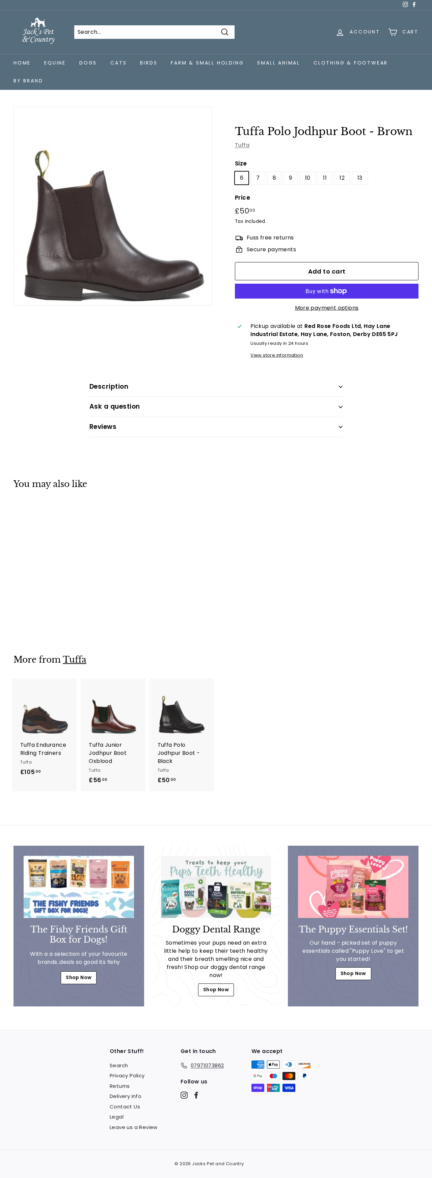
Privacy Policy (127, 1075)
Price (242, 198)
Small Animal (278, 62)
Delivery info (125, 1096)
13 (359, 178)
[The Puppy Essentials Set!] (353, 887)
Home (22, 62)
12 (342, 178)
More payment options (327, 308)
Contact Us (125, 1106)
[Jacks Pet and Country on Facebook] (196, 1095)
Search (119, 1065)
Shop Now (78, 977)
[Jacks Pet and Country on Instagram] (184, 1095)
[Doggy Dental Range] (216, 887)
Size (241, 163)
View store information (276, 355)
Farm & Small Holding (207, 62)
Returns (120, 1086)
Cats (118, 62)
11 (325, 178)
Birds (148, 62)
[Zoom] (113, 206)
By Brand (28, 80)
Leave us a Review (134, 1127)
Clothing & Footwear (351, 62)
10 (307, 178)
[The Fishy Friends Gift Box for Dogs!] (79, 887)
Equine (55, 62)
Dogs (88, 62)
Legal (117, 1116)
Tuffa (242, 145)
